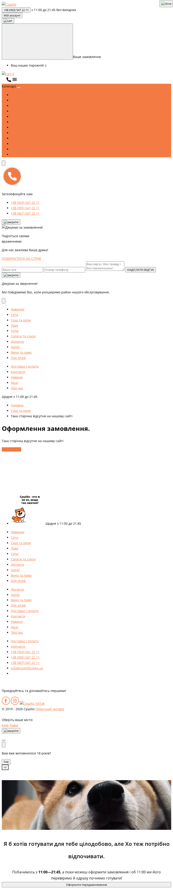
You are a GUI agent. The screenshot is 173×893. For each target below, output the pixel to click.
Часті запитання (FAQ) (28, 673)
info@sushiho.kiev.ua (27, 668)
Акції (14, 382)
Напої (15, 133)
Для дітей (18, 143)
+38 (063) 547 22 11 (16, 10)
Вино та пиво (21, 138)
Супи (14, 116)
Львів (13, 725)
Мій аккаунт (12, 15)
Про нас (17, 388)
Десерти (17, 127)
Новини (17, 377)
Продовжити (11, 449)
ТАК (6, 762)
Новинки (17, 95)
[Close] (11, 222)
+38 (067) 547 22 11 (25, 213)
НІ (5, 767)
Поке (14, 111)
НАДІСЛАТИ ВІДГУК (140, 270)
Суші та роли (21, 106)
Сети (14, 100)
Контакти (18, 154)
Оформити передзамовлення (86, 885)
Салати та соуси (23, 122)
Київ (5, 725)
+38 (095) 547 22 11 (25, 208)
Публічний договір (49, 709)
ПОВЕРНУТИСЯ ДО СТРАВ (21, 258)
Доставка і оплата (25, 149)
